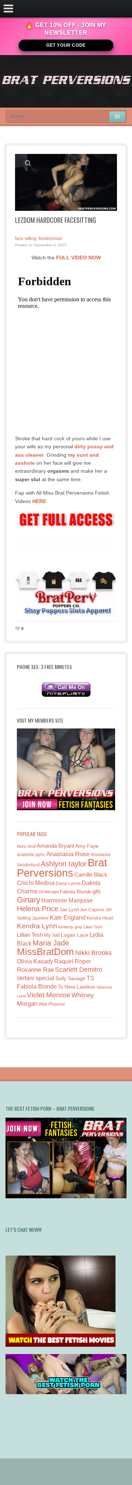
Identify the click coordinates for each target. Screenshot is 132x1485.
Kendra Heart (100, 918)
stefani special (35, 978)
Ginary (28, 899)
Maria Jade (51, 943)
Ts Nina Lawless (76, 987)
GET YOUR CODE (66, 45)
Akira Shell (26, 846)
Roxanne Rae (35, 969)
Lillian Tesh (30, 935)
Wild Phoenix (51, 1004)
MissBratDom (45, 951)
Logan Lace (74, 935)
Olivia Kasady (35, 961)
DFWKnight (48, 892)
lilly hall (52, 935)
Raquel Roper (72, 961)
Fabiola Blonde (75, 891)
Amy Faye (87, 846)
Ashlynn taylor (64, 864)
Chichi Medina (36, 883)
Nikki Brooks (93, 952)
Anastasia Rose (67, 854)
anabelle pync (31, 854)
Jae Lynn (69, 909)
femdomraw (50, 238)
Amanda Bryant (55, 846)
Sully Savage (70, 978)
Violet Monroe (48, 995)
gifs (96, 891)
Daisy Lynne (68, 883)
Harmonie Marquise (67, 900)
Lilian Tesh (93, 927)
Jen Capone (92, 909)
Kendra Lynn (37, 926)
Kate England (67, 917)
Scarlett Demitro (78, 969)
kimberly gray (70, 927)
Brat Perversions (62, 867)
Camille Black (90, 874)
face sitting (25, 238)
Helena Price (37, 909)
